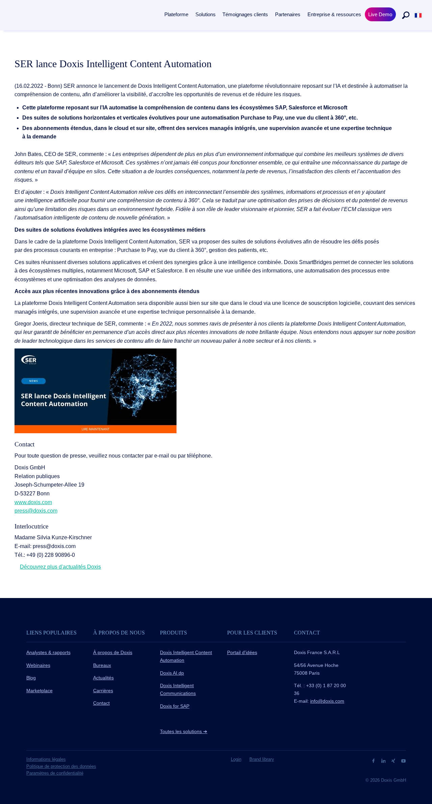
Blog (31, 677)
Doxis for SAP (174, 706)
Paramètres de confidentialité (54, 773)
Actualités (103, 677)
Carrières (103, 690)
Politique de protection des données (61, 766)
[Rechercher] (406, 15)
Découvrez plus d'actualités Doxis (60, 567)
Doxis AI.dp (172, 673)
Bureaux (102, 665)
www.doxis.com (33, 502)
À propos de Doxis (112, 652)
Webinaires (38, 665)
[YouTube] (403, 760)
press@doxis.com (36, 511)
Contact (101, 703)
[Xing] (394, 760)
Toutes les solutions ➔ (183, 731)
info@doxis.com (327, 701)
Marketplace (39, 690)
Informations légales (46, 759)
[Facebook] (374, 760)
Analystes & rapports (48, 652)
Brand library (261, 759)
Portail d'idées (242, 652)
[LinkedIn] (384, 760)
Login (236, 759)
